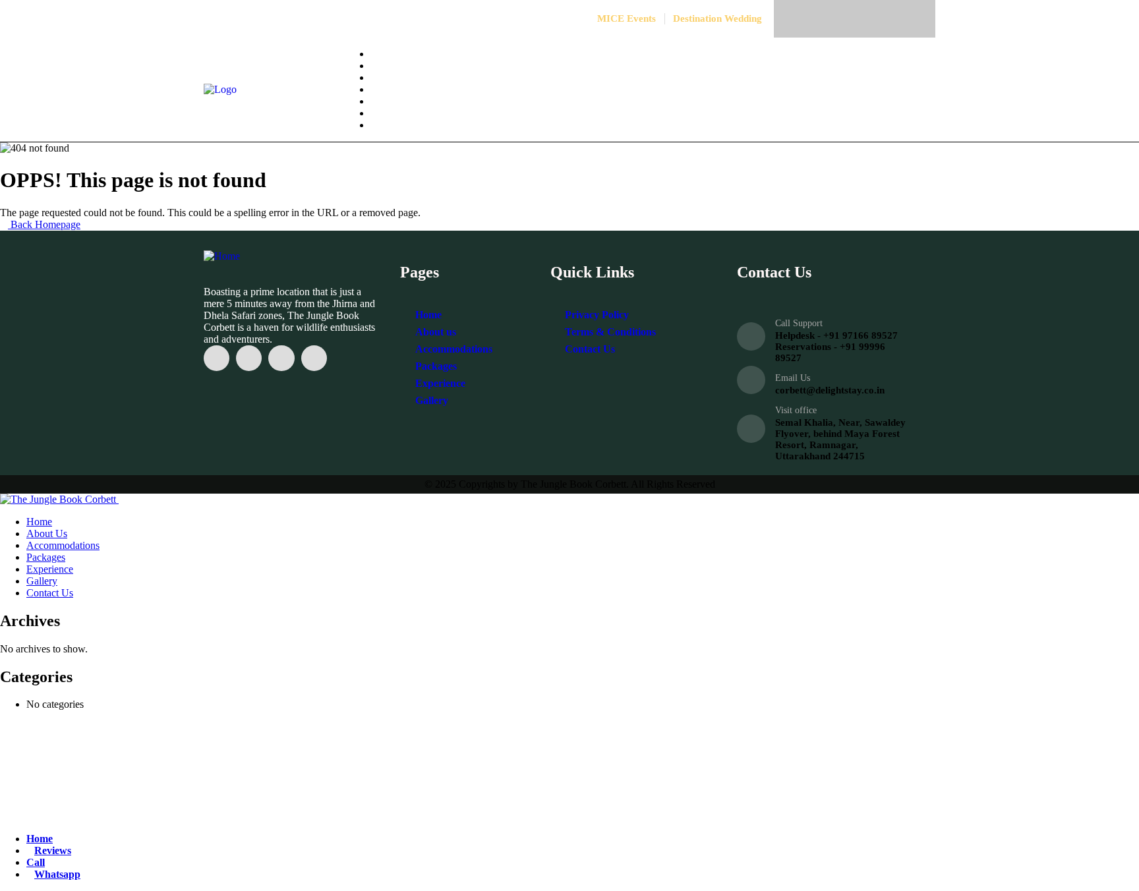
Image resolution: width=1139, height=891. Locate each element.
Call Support (799, 323)
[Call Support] (751, 336)
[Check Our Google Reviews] (215, 816)
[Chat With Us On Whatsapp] (204, 816)
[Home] (222, 256)
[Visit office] (751, 429)
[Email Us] (751, 380)
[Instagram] (838, 19)
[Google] (904, 19)
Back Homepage (44, 224)
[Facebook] (805, 19)
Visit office (796, 410)
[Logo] (220, 89)
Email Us (792, 378)
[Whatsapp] (871, 19)
